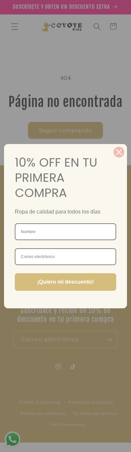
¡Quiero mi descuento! (65, 282)
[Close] (119, 152)
